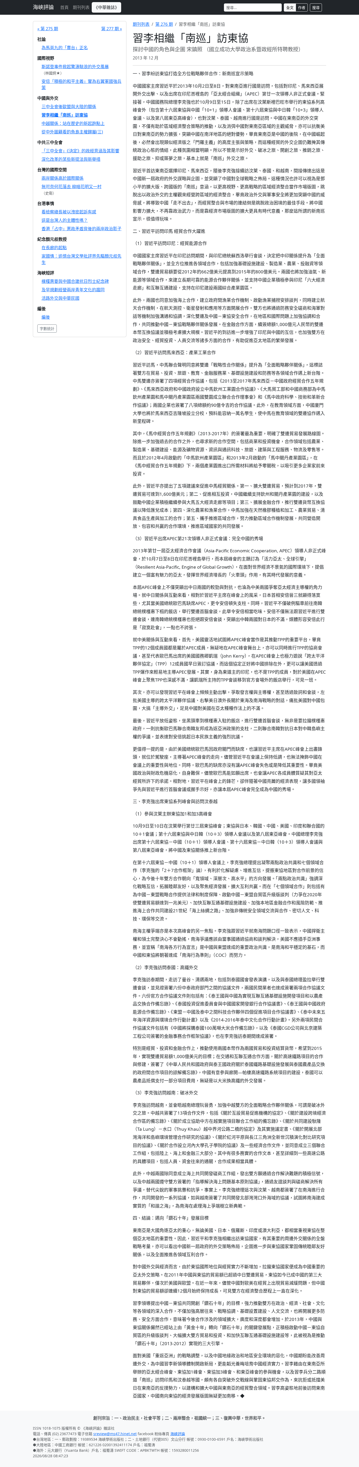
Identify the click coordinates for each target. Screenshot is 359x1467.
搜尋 (316, 7)
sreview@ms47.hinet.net (115, 1433)
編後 (46, 317)
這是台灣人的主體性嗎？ (65, 220)
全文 (290, 7)
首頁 (64, 7)
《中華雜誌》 (106, 7)
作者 (301, 7)
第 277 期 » (111, 29)
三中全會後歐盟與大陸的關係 (69, 106)
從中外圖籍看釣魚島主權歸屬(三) (72, 132)
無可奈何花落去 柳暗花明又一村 (71, 186)
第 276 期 (164, 24)
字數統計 (47, 328)
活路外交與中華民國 (60, 298)
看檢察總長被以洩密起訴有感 (69, 212)
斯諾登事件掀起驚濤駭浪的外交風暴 (75, 66)
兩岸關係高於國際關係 (63, 178)
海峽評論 (43, 7)
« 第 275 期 (47, 29)
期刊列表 (81, 7)
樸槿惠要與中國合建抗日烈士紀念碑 (75, 281)
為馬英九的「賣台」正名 (65, 48)
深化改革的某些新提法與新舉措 (71, 159)
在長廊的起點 (54, 248)
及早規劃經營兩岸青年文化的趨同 (73, 290)
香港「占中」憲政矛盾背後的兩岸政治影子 (81, 229)
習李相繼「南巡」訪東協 (65, 115)
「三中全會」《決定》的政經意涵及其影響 (80, 151)
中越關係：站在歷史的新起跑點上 (73, 123)
